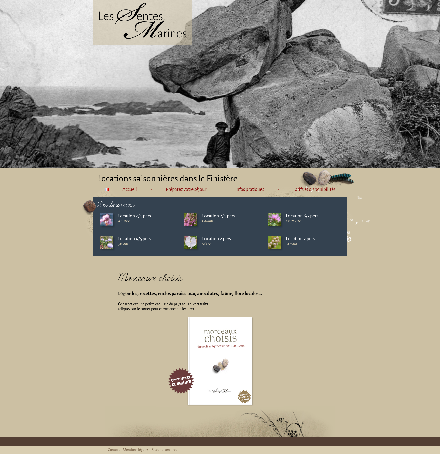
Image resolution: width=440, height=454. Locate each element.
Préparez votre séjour (186, 189)
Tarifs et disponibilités (314, 189)
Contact (114, 450)
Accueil (129, 189)
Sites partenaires (164, 450)
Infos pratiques (249, 189)
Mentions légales (136, 450)
